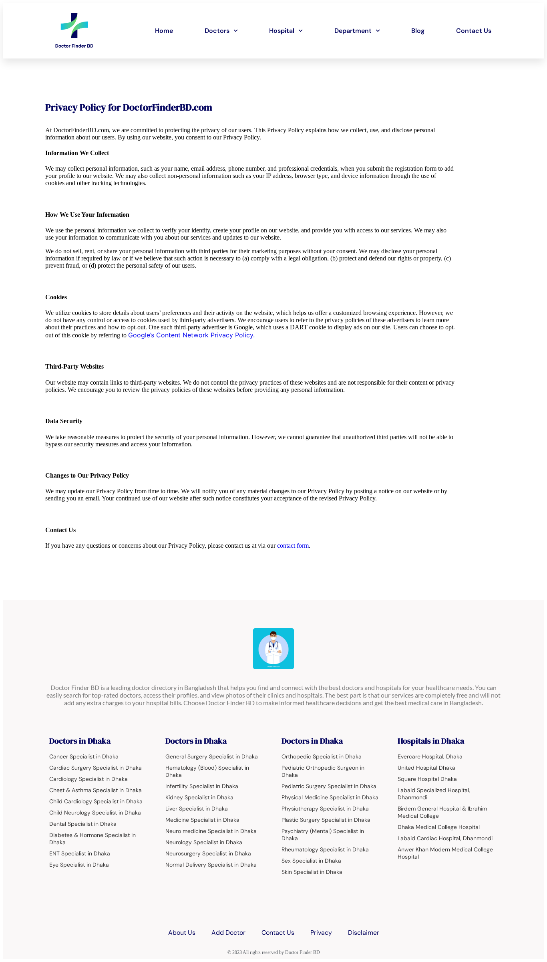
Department (353, 30)
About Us (181, 932)
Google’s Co (146, 335)
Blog (417, 30)
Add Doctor (228, 932)
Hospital (281, 30)
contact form (293, 545)
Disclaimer (363, 932)
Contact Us (473, 30)
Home (164, 30)
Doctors (217, 30)
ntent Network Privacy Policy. (210, 335)
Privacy (321, 932)
